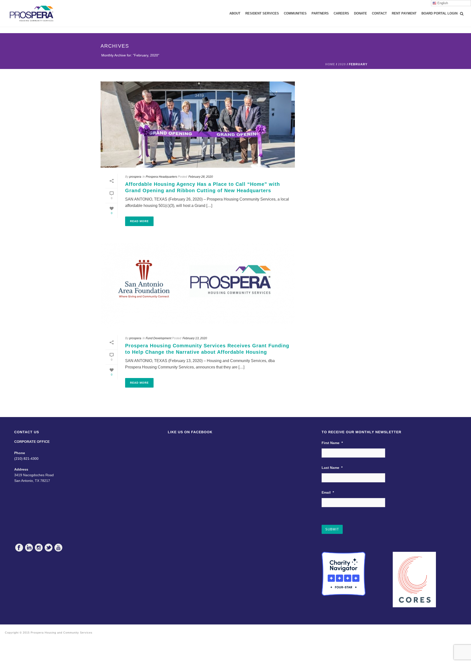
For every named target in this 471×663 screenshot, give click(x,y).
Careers (341, 13)
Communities (295, 13)
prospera (135, 176)
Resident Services (262, 13)
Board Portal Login (439, 13)
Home (330, 64)
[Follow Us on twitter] (48, 548)
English (442, 3)
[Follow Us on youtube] (58, 548)
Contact (379, 13)
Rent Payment (404, 13)
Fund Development (158, 338)
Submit (332, 529)
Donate (360, 13)
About (234, 13)
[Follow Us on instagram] (39, 548)
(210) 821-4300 (26, 458)
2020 (342, 64)
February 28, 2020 (200, 176)
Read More (139, 221)
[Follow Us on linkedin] (29, 548)
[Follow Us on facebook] (19, 548)
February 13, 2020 (195, 338)
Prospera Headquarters (161, 176)
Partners (320, 13)
